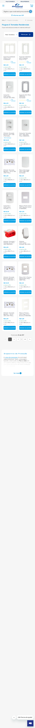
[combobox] (17, 11)
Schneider (30, 20)
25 (25, 353)
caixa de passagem (11, 371)
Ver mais (16, 387)
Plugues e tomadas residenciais (12, 20)
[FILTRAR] (26, 34)
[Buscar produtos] (30, 11)
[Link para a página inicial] (3, 20)
